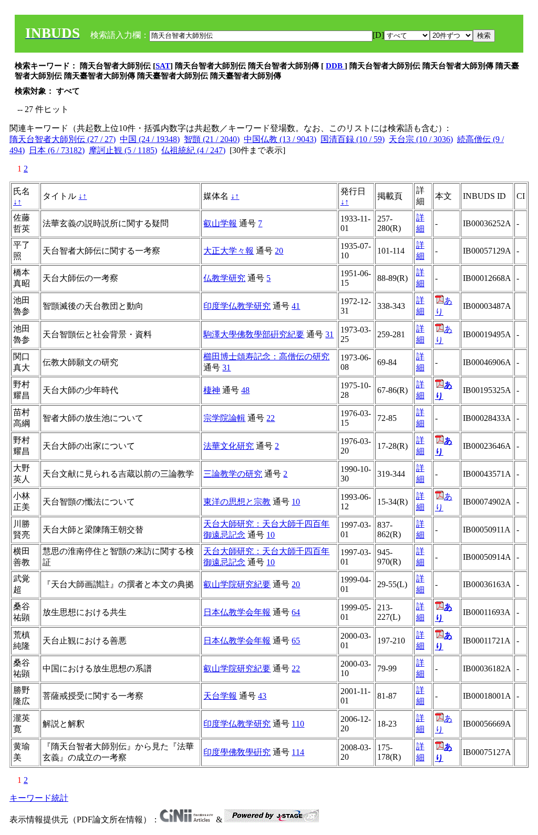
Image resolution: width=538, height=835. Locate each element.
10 (296, 501)
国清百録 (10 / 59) (352, 139)
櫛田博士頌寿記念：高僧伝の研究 (266, 356)
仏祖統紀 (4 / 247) (193, 150)
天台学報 (220, 695)
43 (262, 695)
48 (245, 390)
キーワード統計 (38, 797)
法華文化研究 (228, 445)
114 (298, 752)
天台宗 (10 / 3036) (421, 139)
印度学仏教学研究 (237, 305)
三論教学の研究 (232, 473)
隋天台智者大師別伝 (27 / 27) (62, 139)
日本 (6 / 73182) (57, 150)
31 (329, 334)
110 (298, 723)
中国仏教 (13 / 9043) (280, 139)
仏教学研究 (224, 278)
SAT (163, 66)
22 (270, 418)
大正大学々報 (228, 250)
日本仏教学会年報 (237, 612)
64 (296, 612)
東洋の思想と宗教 (237, 501)
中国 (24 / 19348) (150, 139)
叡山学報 (220, 223)
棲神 (211, 390)
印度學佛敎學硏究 (237, 752)
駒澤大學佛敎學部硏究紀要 (253, 334)
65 (296, 640)
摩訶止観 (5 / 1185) (123, 150)
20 (279, 250)
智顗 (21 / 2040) (212, 139)
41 (296, 305)
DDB (335, 66)
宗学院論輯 (224, 418)
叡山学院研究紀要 (237, 584)
